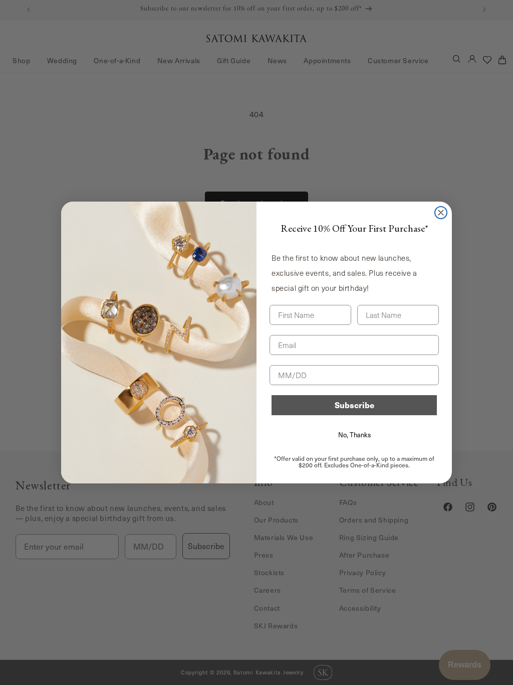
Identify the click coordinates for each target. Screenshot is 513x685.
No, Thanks (354, 434)
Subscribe (354, 405)
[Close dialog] (441, 213)
